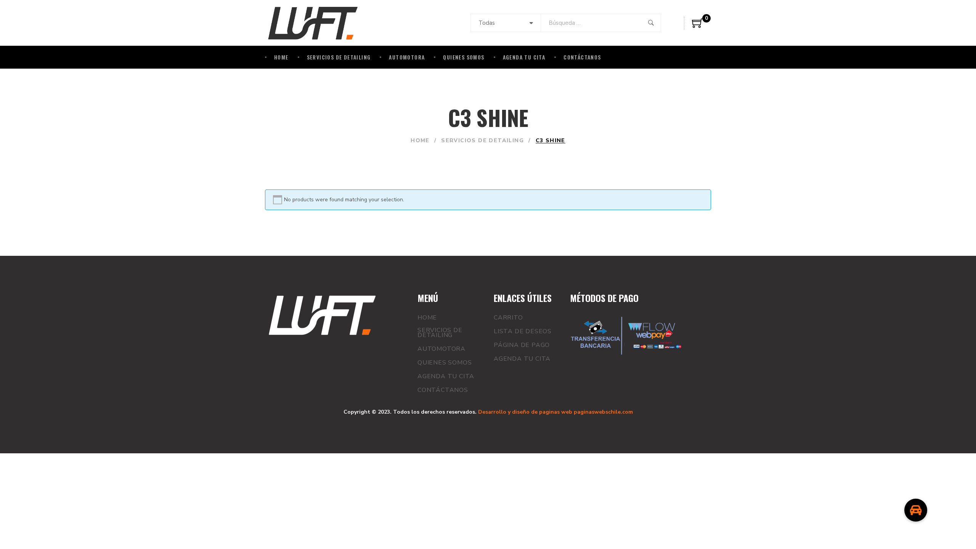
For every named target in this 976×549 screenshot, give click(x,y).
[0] (697, 26)
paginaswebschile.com (603, 412)
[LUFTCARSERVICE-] (313, 23)
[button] (915, 510)
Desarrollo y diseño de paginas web (525, 412)
